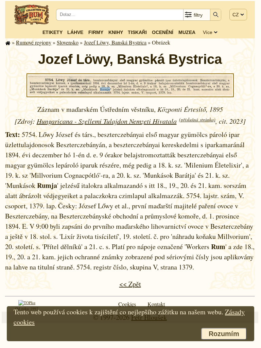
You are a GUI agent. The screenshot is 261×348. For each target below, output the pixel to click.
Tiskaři (137, 32)
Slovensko (68, 42)
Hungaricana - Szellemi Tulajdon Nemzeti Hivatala (107, 121)
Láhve (75, 32)
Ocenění (162, 32)
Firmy (95, 32)
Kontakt (156, 304)
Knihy (115, 32)
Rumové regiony (33, 42)
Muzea (186, 32)
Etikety (52, 32)
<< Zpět (130, 284)
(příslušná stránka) (197, 119)
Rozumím (224, 333)
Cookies (127, 304)
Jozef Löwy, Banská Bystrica (115, 42)
